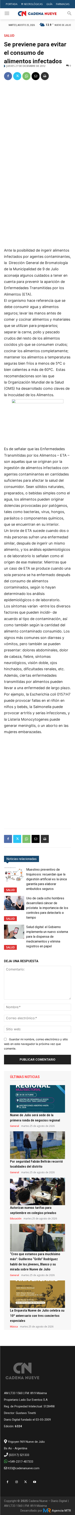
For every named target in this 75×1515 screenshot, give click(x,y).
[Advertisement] (37, 123)
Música (14, 1326)
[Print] (45, 76)
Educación (15, 1218)
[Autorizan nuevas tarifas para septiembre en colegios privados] (37, 1191)
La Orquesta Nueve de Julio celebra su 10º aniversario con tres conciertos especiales (37, 1315)
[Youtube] (34, 1481)
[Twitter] (17, 76)
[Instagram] (16, 1481)
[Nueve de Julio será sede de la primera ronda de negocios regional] (37, 1099)
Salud (9, 35)
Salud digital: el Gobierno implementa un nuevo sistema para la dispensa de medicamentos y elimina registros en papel (47, 936)
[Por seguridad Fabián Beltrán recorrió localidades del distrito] (37, 1145)
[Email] (36, 76)
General (14, 1126)
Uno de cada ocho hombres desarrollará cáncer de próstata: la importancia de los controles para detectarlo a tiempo (47, 907)
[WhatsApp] (26, 76)
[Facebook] (8, 76)
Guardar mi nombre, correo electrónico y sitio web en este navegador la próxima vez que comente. (36, 1044)
